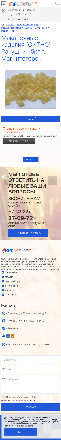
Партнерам (10, 294)
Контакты (9, 290)
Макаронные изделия (28, 24)
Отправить (30, 407)
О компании (11, 272)
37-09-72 (19, 14)
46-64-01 (19, 19)
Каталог (10, 24)
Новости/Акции (12, 281)
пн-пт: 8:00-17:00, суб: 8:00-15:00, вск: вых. (28, 344)
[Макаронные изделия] (30, 107)
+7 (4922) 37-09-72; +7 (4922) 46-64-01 (25, 320)
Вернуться (30, 159)
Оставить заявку (28, 233)
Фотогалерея (11, 285)
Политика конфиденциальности (18, 426)
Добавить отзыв (19, 140)
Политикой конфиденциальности (18, 400)
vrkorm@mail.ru (14, 328)
